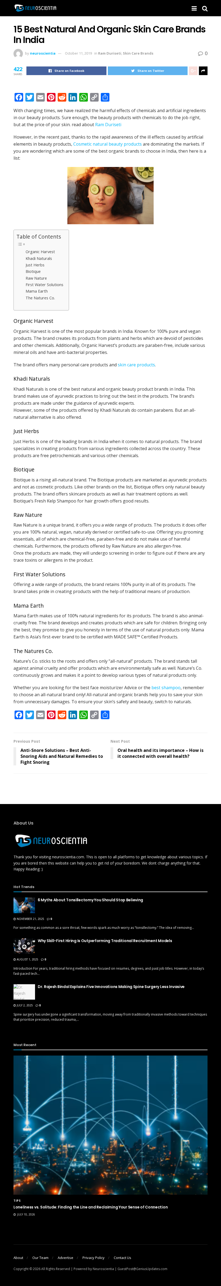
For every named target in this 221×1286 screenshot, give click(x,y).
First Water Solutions (44, 284)
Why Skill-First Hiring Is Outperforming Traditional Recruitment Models (105, 940)
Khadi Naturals (39, 258)
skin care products (136, 365)
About (18, 1257)
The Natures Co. (40, 297)
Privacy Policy (93, 1257)
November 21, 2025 (30, 919)
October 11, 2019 (78, 53)
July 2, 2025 (24, 1005)
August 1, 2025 (27, 959)
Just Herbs (35, 264)
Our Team (40, 1257)
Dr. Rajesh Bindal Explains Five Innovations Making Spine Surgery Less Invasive (111, 986)
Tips (17, 1200)
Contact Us (122, 1257)
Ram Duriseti (109, 53)
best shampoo (166, 688)
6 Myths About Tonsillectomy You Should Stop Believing (90, 900)
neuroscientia (43, 53)
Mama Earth (37, 291)
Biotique (33, 271)
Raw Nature (36, 278)
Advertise (65, 1257)
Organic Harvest (40, 251)
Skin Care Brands (138, 53)
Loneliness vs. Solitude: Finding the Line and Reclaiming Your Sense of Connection (90, 1207)
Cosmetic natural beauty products (107, 144)
